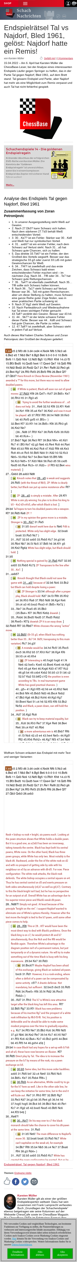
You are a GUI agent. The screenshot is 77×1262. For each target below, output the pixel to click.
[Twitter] (25, 1181)
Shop (7, 3)
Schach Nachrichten (29, 13)
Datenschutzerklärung (22, 1244)
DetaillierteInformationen (17, 1253)
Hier (14, 1238)
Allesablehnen (40, 1253)
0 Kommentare (65, 58)
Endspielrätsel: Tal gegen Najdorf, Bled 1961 (31, 1164)
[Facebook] (15, 1181)
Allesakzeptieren (62, 1253)
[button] (25, 3)
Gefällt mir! (49, 58)
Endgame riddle (23, 1173)
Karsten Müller (27, 1195)
